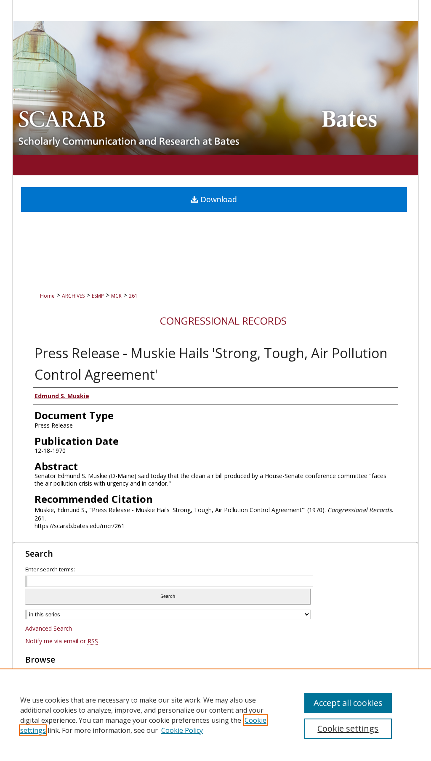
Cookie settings (347, 728)
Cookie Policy (182, 730)
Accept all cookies (348, 702)
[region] (215, 715)
